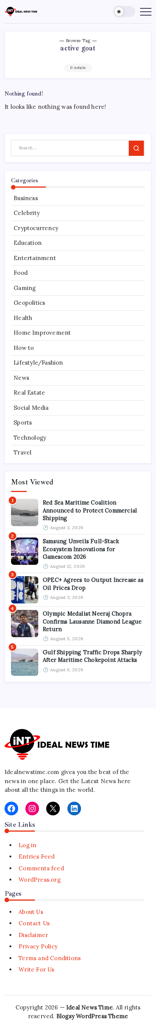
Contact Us (34, 923)
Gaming (25, 287)
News (21, 377)
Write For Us (36, 969)
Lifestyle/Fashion (38, 362)
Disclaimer (33, 935)
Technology (30, 437)
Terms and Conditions (50, 958)
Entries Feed (37, 856)
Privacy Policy (38, 946)
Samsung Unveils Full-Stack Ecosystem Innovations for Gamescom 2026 (81, 549)
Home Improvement (42, 332)
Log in (27, 845)
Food (21, 272)
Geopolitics (29, 302)
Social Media (31, 407)
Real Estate (29, 392)
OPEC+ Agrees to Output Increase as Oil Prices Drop (93, 583)
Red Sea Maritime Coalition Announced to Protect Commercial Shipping (90, 510)
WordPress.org (40, 879)
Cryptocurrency (36, 228)
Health (23, 317)
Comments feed (41, 868)
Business (26, 198)
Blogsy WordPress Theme (92, 1016)
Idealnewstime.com (32, 772)
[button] (125, 11)
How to (24, 347)
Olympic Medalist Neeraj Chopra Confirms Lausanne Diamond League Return (92, 621)
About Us (31, 911)
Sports (23, 422)
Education (28, 242)
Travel (22, 452)
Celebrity (27, 212)
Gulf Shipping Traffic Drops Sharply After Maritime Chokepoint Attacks (92, 656)
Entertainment (35, 258)
